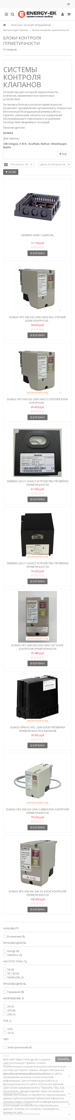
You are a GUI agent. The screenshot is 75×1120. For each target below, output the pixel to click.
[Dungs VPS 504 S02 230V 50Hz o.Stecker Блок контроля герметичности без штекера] (37, 370)
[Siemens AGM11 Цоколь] (37, 206)
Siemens (14, 955)
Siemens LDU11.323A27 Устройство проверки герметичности (37, 483)
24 (10, 1006)
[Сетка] (6, 165)
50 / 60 (13, 973)
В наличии (16, 936)
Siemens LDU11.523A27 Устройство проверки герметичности (37, 565)
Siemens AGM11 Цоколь (37, 235)
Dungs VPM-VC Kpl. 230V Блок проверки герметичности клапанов (37, 729)
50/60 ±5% (15, 977)
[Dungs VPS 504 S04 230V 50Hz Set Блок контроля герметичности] (37, 617)
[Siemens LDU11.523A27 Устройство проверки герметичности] (37, 535)
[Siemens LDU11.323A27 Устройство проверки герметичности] (37, 452)
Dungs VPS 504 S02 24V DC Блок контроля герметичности (37, 893)
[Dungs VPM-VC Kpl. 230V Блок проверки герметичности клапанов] (37, 699)
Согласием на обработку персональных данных (31, 1107)
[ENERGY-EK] (37, 14)
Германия (15, 992)
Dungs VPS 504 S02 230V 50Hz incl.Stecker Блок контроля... (37, 319)
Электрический (19, 1047)
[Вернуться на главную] (4, 25)
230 (11, 1014)
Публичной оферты (48, 1098)
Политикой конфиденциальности (46, 1102)
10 (10, 1033)
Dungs (13, 951)
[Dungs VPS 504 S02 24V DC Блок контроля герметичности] (37, 863)
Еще (64, 154)
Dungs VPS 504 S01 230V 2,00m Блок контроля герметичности (37, 811)
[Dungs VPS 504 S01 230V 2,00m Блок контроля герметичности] (37, 781)
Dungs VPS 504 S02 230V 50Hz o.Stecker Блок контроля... (37, 401)
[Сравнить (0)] (68, 4)
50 (10, 969)
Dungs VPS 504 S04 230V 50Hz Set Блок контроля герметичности (37, 647)
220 (11, 1010)
